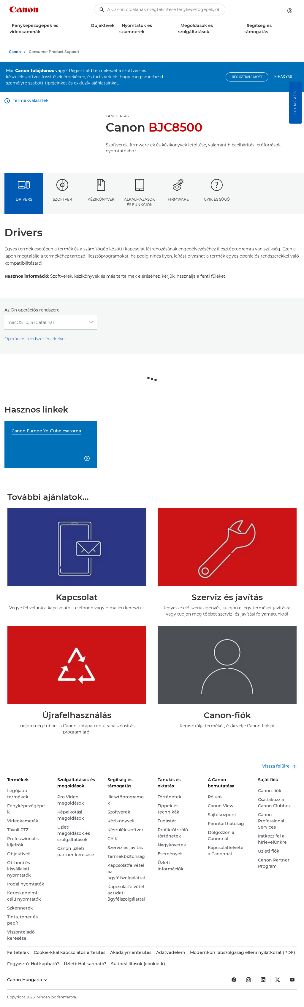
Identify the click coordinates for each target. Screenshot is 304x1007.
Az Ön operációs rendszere (31, 310)
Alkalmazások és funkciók (139, 202)
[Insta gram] (248, 979)
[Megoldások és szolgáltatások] (211, 32)
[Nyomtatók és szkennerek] (147, 32)
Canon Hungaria (25, 979)
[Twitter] (277, 979)
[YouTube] (292, 979)
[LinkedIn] (263, 979)
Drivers (24, 199)
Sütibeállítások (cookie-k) (138, 963)
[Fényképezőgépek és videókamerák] (43, 32)
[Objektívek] (117, 26)
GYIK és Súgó (217, 199)
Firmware (178, 199)
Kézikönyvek (101, 199)
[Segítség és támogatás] (270, 32)
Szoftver (62, 199)
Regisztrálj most (247, 77)
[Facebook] (234, 979)
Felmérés (295, 102)
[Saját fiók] (289, 10)
